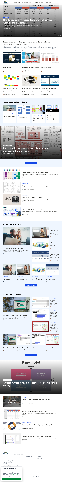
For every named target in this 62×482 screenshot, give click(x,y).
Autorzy (27, 451)
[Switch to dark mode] (58, 2)
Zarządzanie (43, 2)
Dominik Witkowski (29, 456)
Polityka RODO (25, 476)
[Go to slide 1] (58, 35)
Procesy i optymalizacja (24, 2)
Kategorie (39, 451)
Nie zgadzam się (11, 476)
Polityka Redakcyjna (31, 476)
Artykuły (16, 451)
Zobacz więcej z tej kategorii (30, 285)
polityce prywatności (15, 474)
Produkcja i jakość (37, 2)
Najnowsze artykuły (17, 2)
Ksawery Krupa (5, 28)
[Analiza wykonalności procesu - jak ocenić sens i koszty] (31, 377)
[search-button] (55, 2)
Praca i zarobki (31, 2)
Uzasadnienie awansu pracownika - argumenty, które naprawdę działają (19, 464)
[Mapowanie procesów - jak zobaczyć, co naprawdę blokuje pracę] (31, 142)
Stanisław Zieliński (6, 153)
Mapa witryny (37, 476)
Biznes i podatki (48, 2)
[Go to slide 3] (60, 35)
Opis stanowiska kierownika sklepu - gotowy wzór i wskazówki (18, 460)
